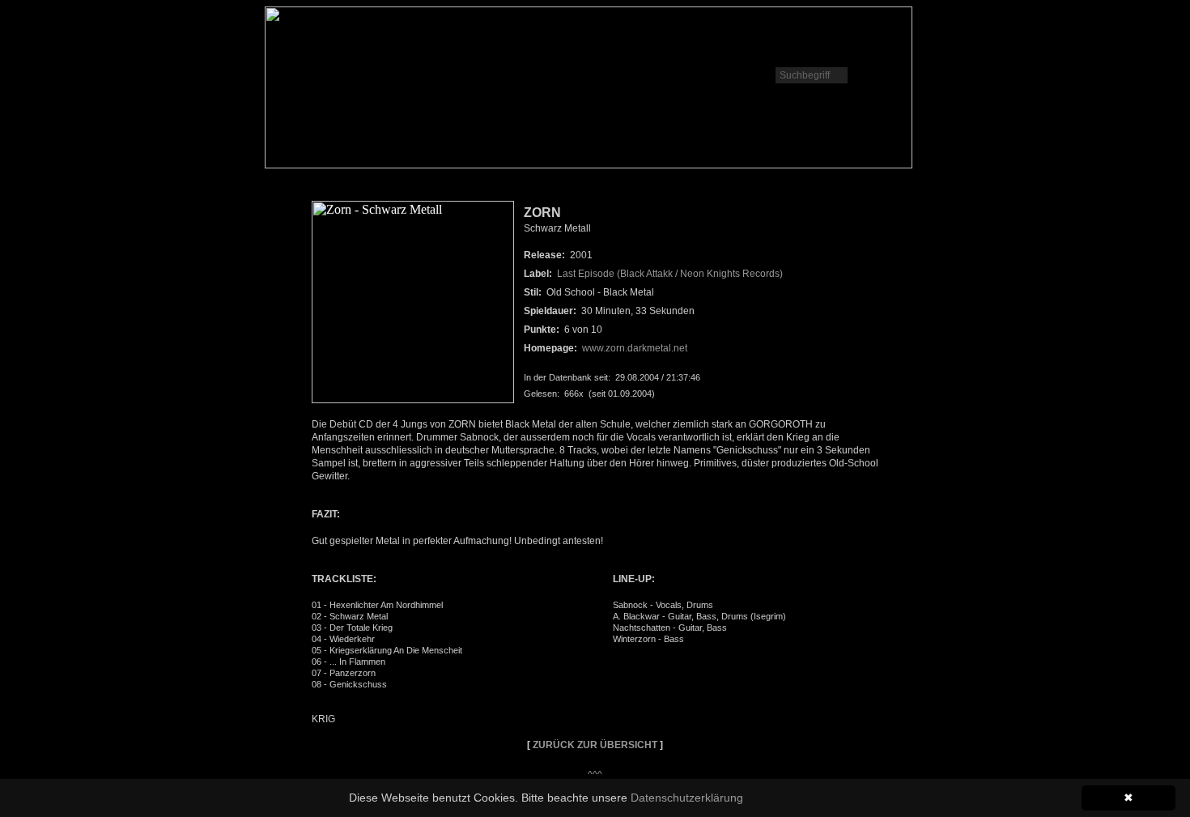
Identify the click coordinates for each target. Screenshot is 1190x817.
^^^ (595, 775)
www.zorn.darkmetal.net (634, 348)
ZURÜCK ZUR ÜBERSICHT (595, 745)
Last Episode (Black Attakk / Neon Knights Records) (670, 273)
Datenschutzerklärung (687, 797)
